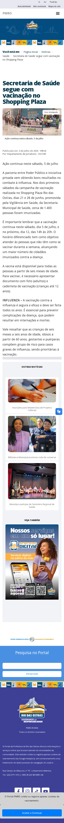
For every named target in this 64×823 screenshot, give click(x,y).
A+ (45, 1)
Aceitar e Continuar (32, 813)
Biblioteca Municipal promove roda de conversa (32, 457)
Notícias (46, 51)
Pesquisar (32, 674)
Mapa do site (54, 6)
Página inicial (31, 51)
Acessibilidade (24, 6)
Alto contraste (39, 6)
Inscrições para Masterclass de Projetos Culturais (32, 409)
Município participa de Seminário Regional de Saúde (32, 505)
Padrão (53, 1)
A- (39, 1)
